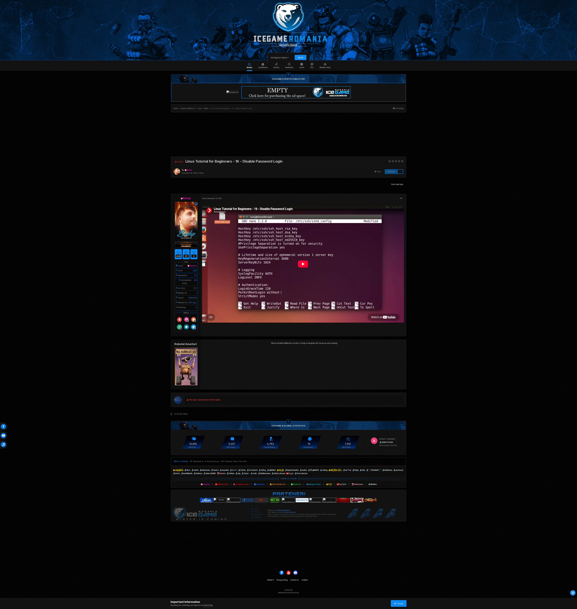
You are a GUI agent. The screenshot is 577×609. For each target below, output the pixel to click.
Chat (312, 67)
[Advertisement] (288, 135)
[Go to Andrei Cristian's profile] (374, 440)
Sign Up (300, 57)
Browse (249, 67)
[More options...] (401, 198)
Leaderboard (262, 67)
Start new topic (397, 184)
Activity (276, 67)
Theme (270, 580)
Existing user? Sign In (279, 57)
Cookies (305, 580)
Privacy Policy (282, 580)
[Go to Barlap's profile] (177, 171)
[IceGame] (199, 513)
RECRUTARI (257, 517)
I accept (399, 603)
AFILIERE (256, 512)
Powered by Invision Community (288, 592)
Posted (212, 198)
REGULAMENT (258, 514)
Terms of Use (208, 605)
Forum (256, 509)
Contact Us (294, 580)
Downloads (289, 67)
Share (378, 171)
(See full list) (240, 461)
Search (301, 67)
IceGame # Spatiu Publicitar (288, 79)
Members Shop (325, 67)
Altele (201, 173)
